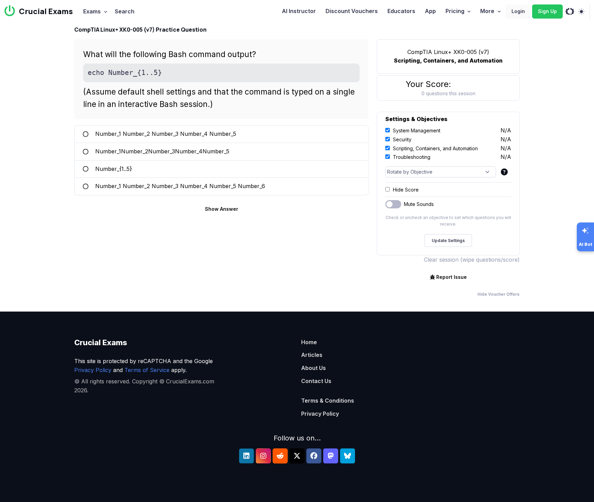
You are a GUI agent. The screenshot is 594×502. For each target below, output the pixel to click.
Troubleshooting (411, 157)
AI (299, 11)
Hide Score (406, 190)
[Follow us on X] (297, 455)
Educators (401, 11)
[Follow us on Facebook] (313, 455)
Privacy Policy (92, 370)
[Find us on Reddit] (280, 455)
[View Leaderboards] (569, 11)
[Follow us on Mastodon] (330, 455)
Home (309, 342)
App (430, 11)
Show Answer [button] (221, 209)
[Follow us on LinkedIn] (246, 455)
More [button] (487, 11)
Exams (92, 11)
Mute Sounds (419, 204)
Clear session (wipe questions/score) (472, 259)
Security (402, 139)
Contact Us (316, 381)
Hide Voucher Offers (498, 294)
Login (518, 11)
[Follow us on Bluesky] (347, 455)
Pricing (455, 11)
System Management (416, 130)
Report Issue (451, 277)
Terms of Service (146, 370)
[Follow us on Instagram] (263, 455)
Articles (311, 354)
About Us (313, 367)
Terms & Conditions (327, 400)
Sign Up (547, 11)
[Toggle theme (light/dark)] (581, 11)
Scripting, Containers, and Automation (435, 148)
